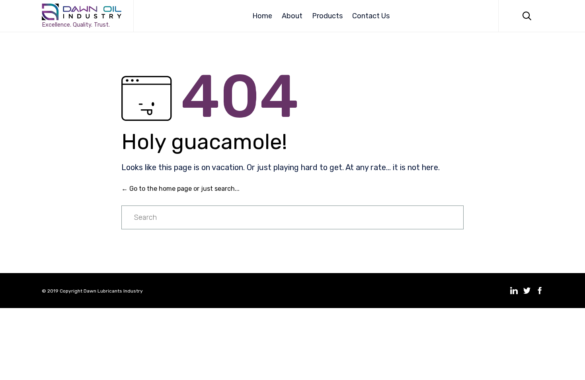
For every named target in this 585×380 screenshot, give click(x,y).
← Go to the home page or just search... (180, 188)
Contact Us (371, 16)
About (292, 16)
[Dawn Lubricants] (81, 12)
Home (262, 16)
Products (327, 16)
